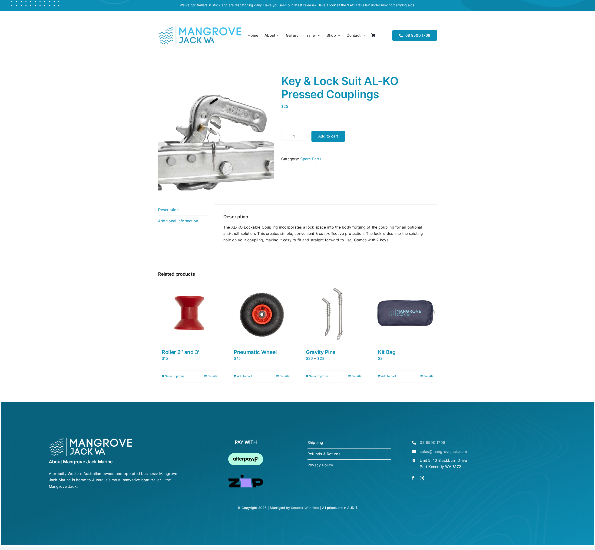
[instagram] (422, 478)
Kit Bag (387, 352)
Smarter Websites (305, 508)
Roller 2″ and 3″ (181, 352)
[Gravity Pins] (333, 313)
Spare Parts (310, 159)
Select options (174, 376)
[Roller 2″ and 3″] (189, 313)
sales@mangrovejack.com (443, 451)
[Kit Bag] (405, 313)
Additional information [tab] (178, 221)
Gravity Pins (320, 352)
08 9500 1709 (432, 442)
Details (212, 376)
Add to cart (328, 136)
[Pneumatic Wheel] (261, 313)
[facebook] (413, 478)
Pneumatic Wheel (255, 352)
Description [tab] (168, 209)
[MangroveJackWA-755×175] (200, 27)
